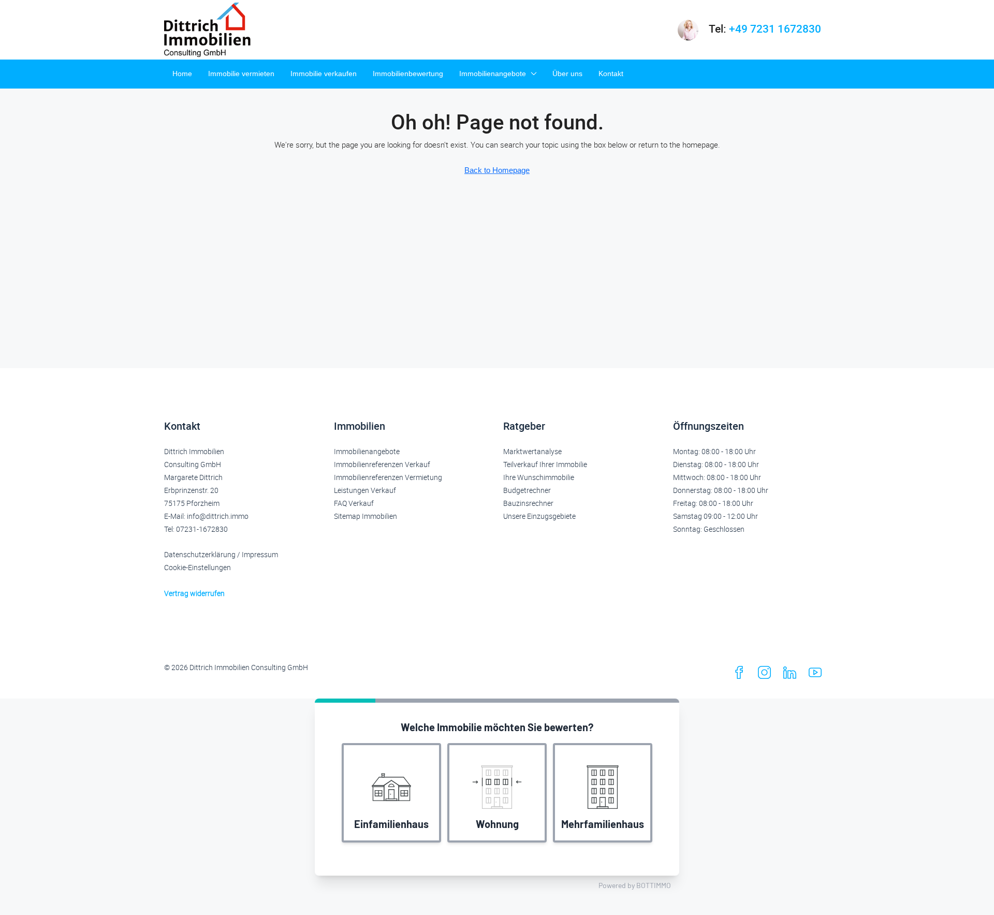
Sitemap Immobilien (365, 516)
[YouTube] (817, 675)
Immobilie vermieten (241, 73)
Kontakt (610, 73)
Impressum (260, 554)
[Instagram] (766, 675)
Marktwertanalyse (532, 451)
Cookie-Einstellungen (197, 567)
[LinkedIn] (791, 675)
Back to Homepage (497, 170)
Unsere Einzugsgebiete (539, 516)
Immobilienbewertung (408, 73)
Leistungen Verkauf (365, 490)
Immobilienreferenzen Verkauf (382, 464)
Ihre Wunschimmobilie (538, 477)
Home (182, 73)
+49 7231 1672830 (775, 28)
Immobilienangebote (492, 73)
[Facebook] (741, 675)
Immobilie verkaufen (323, 73)
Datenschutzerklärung (200, 554)
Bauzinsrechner (528, 503)
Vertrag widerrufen (194, 593)
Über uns (567, 73)
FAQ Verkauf (354, 503)
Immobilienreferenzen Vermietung (388, 477)
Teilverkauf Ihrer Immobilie (545, 464)
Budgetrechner (527, 490)
